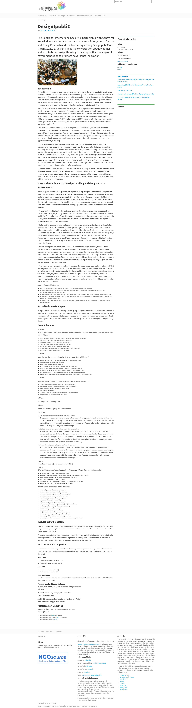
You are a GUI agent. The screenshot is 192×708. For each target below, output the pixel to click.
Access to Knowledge (57, 15)
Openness (71, 15)
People (122, 683)
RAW (104, 15)
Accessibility (42, 15)
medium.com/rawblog (99, 663)
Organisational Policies (127, 677)
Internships (123, 687)
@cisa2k (90, 669)
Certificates (123, 689)
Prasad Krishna (47, 30)
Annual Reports (124, 675)
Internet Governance (84, 15)
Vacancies (123, 685)
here (53, 615)
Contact (59, 631)
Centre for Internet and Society (92, 675)
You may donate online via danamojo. (88, 644)
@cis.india (87, 672)
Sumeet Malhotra (123, 61)
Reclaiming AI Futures (125, 90)
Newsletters (123, 679)
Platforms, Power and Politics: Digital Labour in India (136, 94)
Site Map (41, 631)
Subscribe (88, 660)
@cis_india (88, 666)
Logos (122, 681)
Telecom (97, 15)
